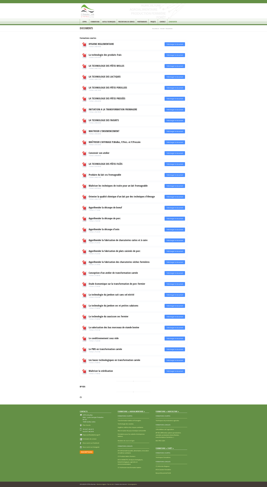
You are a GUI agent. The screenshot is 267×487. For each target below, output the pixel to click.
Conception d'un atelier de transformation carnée (113, 272)
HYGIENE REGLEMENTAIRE (101, 44)
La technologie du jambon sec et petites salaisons (113, 305)
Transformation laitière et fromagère (129, 420)
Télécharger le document (174, 44)
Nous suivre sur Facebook (91, 443)
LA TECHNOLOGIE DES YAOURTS (104, 120)
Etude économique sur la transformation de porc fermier (117, 283)
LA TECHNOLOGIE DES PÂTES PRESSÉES (107, 98)
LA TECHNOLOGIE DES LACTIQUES (105, 76)
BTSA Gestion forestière (163, 470)
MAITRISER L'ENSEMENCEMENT (104, 131)
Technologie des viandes (126, 424)
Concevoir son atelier (99, 153)
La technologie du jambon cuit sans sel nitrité (111, 294)
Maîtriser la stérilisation (101, 371)
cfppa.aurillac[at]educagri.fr (91, 435)
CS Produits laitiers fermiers (126, 456)
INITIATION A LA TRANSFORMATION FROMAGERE (113, 109)
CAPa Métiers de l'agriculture (165, 429)
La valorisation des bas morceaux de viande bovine (114, 327)
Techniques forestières (163, 457)
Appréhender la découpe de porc (104, 218)
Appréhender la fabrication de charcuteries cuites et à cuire (118, 240)
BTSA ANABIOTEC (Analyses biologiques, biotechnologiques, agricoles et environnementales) (130, 462)
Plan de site (110, 484)
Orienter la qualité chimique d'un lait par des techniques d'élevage (122, 196)
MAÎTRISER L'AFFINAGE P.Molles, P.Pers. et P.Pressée (114, 142)
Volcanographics (132, 484)
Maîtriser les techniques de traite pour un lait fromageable (118, 185)
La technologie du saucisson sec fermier (108, 316)
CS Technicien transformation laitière (129, 467)
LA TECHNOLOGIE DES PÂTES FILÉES (105, 163)
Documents (86, 28)
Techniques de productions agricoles (167, 420)
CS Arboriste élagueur (163, 466)
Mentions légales (101, 484)
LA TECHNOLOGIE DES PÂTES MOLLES (106, 65)
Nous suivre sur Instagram (91, 447)
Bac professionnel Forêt (163, 473)
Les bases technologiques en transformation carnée (114, 360)
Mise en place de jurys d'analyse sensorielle (132, 431)
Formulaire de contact (89, 439)
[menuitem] (84, 21)
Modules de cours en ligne (126, 441)
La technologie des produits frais (105, 54)
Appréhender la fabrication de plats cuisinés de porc (114, 251)
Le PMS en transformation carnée (105, 349)
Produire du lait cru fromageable (105, 174)
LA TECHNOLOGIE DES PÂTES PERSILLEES (108, 87)
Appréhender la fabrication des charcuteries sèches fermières (119, 262)
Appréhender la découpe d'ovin (104, 229)
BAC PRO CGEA (160, 441)
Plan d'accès (87, 425)
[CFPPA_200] (88, 11)
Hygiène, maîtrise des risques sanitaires (130, 427)
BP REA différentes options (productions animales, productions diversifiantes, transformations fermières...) (168, 435)
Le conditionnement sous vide (104, 338)
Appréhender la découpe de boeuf (105, 207)
